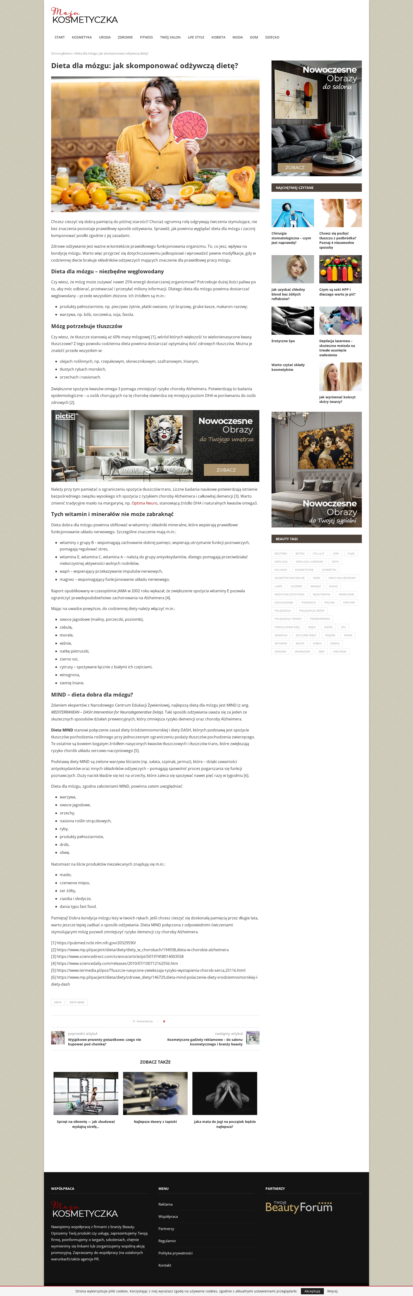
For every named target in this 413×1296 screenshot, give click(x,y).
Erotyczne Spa (283, 341)
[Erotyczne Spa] (293, 321)
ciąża (351, 553)
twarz (348, 635)
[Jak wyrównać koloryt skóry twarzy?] (340, 376)
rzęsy (312, 627)
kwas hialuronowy (342, 578)
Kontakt (164, 1265)
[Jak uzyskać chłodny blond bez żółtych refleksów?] (293, 269)
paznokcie (309, 602)
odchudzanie (284, 602)
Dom (254, 37)
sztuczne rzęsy (306, 635)
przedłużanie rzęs (287, 627)
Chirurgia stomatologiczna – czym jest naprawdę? (291, 238)
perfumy (349, 602)
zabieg (317, 643)
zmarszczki (302, 651)
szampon (281, 635)
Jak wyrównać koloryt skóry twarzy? (337, 399)
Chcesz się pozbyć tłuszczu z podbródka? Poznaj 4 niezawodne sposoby (337, 240)
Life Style (196, 37)
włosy (300, 643)
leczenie (296, 586)
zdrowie (280, 651)
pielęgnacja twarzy (288, 619)
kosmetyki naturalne (290, 578)
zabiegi (335, 643)
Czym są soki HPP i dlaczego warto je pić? (337, 292)
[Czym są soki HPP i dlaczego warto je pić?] (340, 269)
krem (316, 578)
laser (278, 586)
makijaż (315, 586)
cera (336, 553)
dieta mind (77, 1002)
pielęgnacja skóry (312, 610)
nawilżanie (346, 594)
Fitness (146, 37)
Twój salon (170, 37)
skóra (328, 627)
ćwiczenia (340, 651)
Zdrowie (125, 37)
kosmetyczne (304, 569)
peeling (329, 602)
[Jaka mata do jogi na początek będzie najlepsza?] (224, 1093)
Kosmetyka (82, 37)
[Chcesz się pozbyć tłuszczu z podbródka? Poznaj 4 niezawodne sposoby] (340, 213)
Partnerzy (166, 1228)
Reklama (165, 1204)
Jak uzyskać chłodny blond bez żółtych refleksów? (288, 294)
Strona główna (61, 53)
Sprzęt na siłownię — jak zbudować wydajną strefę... (86, 1124)
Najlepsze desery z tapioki (155, 1121)
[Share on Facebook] (170, 1021)
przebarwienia (320, 619)
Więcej (332, 1291)
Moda (238, 37)
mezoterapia (322, 594)
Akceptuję (312, 1291)
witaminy (281, 643)
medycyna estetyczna (289, 594)
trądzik (330, 635)
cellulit (318, 553)
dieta (57, 1002)
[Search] (359, 37)
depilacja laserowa (309, 561)
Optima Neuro (145, 503)
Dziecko (272, 37)
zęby (322, 651)
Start (60, 37)
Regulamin (167, 1240)
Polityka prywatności (175, 1253)
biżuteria (281, 553)
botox (300, 553)
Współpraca (168, 1216)
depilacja (281, 561)
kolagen (281, 569)
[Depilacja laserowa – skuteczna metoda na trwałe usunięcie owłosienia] (340, 321)
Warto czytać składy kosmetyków (288, 367)
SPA (343, 627)
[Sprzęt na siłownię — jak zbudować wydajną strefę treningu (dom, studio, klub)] (86, 1093)
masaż (333, 586)
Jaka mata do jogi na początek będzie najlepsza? (225, 1124)
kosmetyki (329, 569)
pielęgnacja (283, 610)
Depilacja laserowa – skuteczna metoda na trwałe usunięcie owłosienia (337, 348)
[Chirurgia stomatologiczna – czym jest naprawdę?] (293, 213)
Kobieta (218, 37)
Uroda (105, 37)
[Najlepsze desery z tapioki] (155, 1093)
